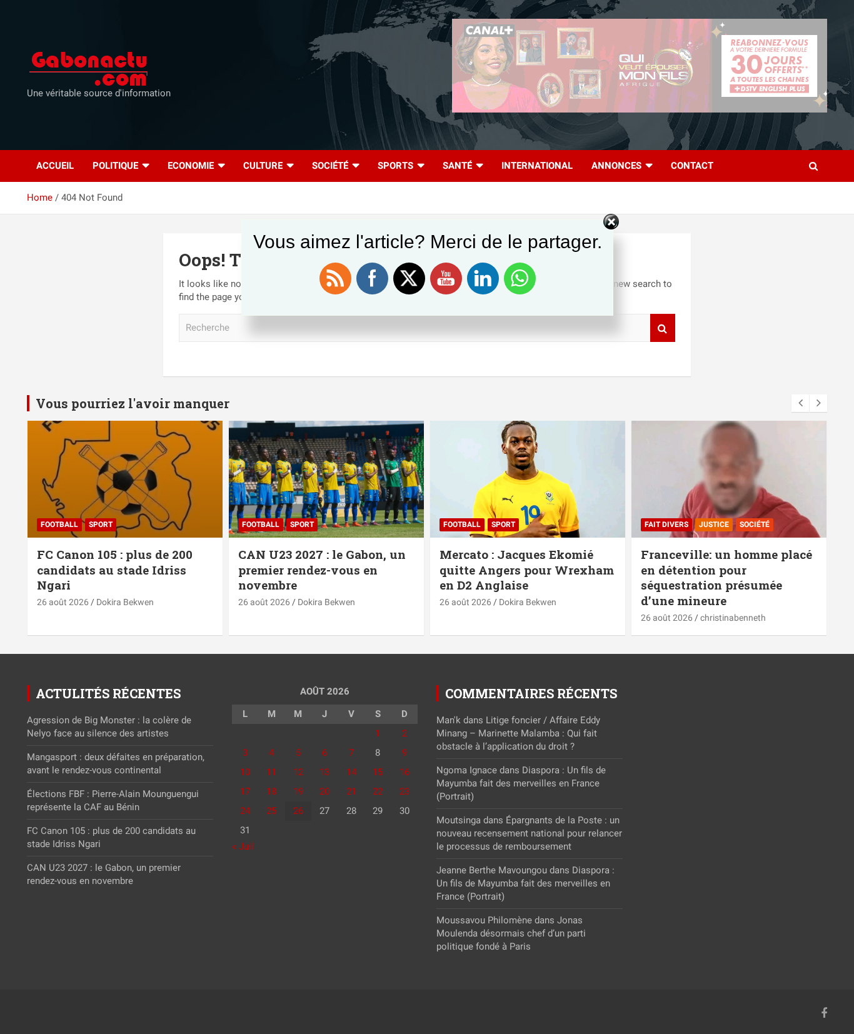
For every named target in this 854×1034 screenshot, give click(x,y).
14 (351, 772)
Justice (714, 524)
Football (59, 524)
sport (101, 524)
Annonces (616, 165)
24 (245, 810)
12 (298, 772)
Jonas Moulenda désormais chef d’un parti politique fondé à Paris (511, 933)
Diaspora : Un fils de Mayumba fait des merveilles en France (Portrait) (521, 783)
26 (298, 810)
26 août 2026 (63, 602)
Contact (692, 165)
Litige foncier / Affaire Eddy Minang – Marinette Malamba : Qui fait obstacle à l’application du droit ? (518, 733)
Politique (115, 165)
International (537, 165)
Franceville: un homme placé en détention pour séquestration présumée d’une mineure (726, 577)
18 (271, 791)
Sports (395, 165)
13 (324, 772)
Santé (457, 165)
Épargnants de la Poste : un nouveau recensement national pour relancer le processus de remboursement (529, 833)
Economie (191, 165)
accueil (55, 165)
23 (404, 791)
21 (351, 791)
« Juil (243, 846)
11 (271, 772)
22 (378, 791)
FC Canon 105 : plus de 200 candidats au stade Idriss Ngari (115, 569)
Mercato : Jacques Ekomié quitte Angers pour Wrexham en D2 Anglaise (527, 569)
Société (330, 165)
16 (404, 772)
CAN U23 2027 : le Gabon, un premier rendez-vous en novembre (322, 569)
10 (245, 772)
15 (378, 772)
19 (298, 791)
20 (324, 791)
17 (245, 791)
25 (271, 810)
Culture (263, 165)
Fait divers (666, 524)
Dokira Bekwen (125, 602)
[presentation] (800, 403)
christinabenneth (733, 618)
